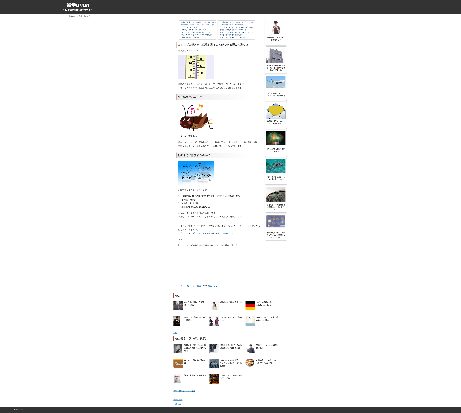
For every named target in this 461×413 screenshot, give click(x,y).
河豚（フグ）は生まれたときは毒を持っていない (276, 178)
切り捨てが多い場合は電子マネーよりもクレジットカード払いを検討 (242, 32)
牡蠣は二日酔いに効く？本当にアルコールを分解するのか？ (200, 22)
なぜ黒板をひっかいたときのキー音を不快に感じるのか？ (239, 22)
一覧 (175, 332)
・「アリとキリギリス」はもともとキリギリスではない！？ (205, 233)
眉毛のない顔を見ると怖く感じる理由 (193, 30)
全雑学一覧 (177, 399)
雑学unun (72, 16)
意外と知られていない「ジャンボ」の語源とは (276, 94)
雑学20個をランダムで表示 (184, 390)
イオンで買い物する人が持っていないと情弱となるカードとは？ (276, 235)
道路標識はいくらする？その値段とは (232, 25)
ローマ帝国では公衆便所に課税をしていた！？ (196, 32)
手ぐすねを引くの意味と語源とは (231, 35)
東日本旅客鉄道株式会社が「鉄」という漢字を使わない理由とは (276, 68)
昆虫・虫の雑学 (84, 16)
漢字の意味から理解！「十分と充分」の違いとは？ (198, 25)
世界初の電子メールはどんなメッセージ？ (276, 122)
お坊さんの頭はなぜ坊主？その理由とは (233, 30)
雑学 (17, 409)
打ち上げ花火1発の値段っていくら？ (276, 150)
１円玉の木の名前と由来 (189, 27)
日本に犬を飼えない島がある (190, 37)
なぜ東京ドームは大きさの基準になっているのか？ (276, 207)
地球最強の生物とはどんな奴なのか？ (276, 39)
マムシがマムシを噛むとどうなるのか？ (233, 37)
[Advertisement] (198, 266)
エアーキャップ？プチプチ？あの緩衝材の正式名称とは (238, 27)
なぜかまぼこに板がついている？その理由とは (196, 35)
